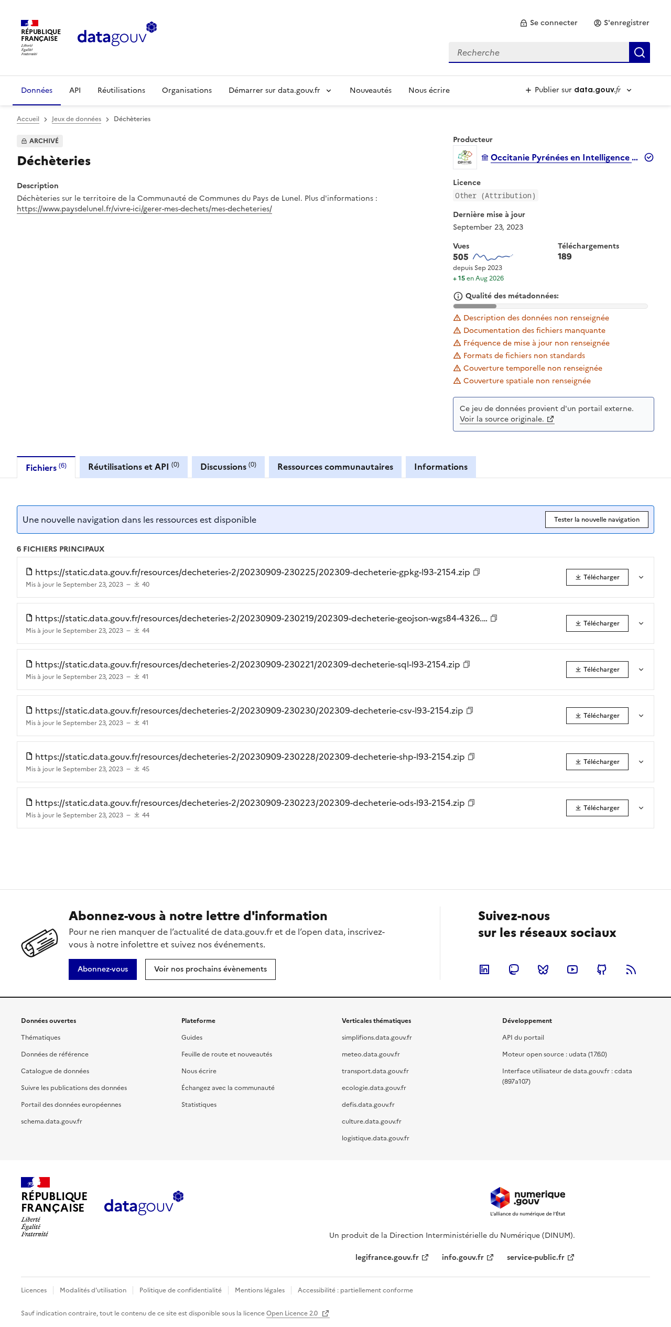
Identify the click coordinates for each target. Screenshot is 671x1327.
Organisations (187, 90)
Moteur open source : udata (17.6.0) (554, 1054)
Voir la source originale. (502, 419)
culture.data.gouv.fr (372, 1121)
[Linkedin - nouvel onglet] (484, 969)
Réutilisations (121, 90)
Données (36, 90)
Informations (441, 466)
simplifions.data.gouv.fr (377, 1037)
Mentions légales (260, 1290)
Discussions (228, 466)
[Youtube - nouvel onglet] (572, 969)
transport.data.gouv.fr (375, 1071)
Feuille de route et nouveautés (226, 1054)
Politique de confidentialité (180, 1290)
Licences (34, 1290)
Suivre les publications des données (74, 1088)
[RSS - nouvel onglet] (631, 969)
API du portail (523, 1037)
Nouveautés (371, 90)
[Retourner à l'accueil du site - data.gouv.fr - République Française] (143, 1207)
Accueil (28, 119)
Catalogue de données (55, 1071)
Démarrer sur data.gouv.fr (274, 90)
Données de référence (55, 1054)
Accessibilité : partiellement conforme (355, 1290)
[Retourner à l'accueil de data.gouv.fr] (117, 36)
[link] (549, 23)
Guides (191, 1037)
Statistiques (199, 1104)
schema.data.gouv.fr (51, 1121)
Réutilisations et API (133, 466)
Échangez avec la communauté (228, 1088)
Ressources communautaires (335, 466)
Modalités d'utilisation (93, 1290)
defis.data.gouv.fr (368, 1104)
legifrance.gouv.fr (387, 1257)
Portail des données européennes (71, 1104)
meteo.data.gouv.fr (371, 1054)
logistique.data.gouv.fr (375, 1138)
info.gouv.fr (463, 1257)
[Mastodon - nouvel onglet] (513, 969)
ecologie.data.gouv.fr (374, 1088)
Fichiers (46, 467)
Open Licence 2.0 (292, 1313)
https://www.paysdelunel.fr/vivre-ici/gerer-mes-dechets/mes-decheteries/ (144, 208)
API (75, 90)
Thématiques (40, 1037)
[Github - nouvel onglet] (601, 969)
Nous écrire (429, 90)
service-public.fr (536, 1257)
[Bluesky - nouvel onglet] (543, 969)
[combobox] (549, 52)
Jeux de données (76, 119)
